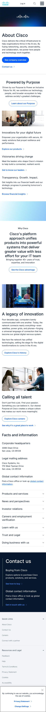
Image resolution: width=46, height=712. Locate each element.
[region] (23, 699)
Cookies (5, 677)
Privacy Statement (9, 672)
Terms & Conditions (9, 667)
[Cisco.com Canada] (5, 3)
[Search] (34, 3)
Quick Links (7, 619)
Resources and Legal (11, 650)
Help (4, 661)
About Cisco (6, 624)
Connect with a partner (11, 641)
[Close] (42, 690)
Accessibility (7, 683)
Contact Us (6, 630)
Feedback (6, 656)
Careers (5, 635)
